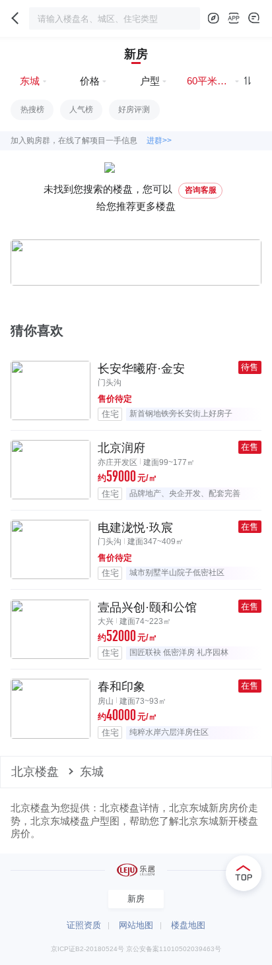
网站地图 (136, 925)
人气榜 (81, 109)
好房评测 (134, 109)
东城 (92, 771)
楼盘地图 (188, 925)
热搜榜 (32, 109)
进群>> (159, 140)
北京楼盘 (35, 771)
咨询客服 (201, 190)
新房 (136, 54)
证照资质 (84, 925)
